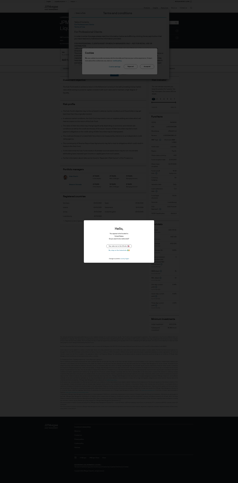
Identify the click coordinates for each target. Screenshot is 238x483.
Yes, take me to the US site (118, 246)
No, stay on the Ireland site (118, 250)
